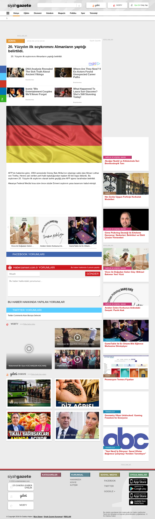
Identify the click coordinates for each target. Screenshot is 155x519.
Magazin (61, 13)
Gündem (49, 13)
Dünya (16, 13)
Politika (73, 13)
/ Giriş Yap (141, 5)
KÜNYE (73, 482)
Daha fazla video (29, 324)
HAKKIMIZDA (75, 480)
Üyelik (22, 486)
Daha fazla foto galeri (38, 374)
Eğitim (26, 13)
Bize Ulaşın (38, 516)
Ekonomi (37, 13)
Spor (83, 13)
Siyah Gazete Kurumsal (53, 516)
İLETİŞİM (74, 485)
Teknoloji (93, 13)
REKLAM (67, 516)
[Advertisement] (83, 29)
